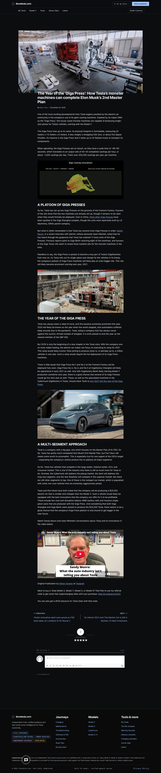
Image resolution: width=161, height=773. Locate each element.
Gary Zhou (44, 107)
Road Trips (60, 743)
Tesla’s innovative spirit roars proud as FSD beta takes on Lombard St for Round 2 (54, 617)
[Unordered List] (63, 665)
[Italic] (50, 665)
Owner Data (54, 11)
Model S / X (93, 735)
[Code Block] (70, 665)
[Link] (73, 665)
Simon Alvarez (66, 583)
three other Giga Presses (101, 217)
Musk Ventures (44, 89)
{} (76, 665)
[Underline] (53, 665)
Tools (42, 11)
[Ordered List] (60, 665)
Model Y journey (136, 10)
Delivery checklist (128, 735)
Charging (59, 722)
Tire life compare (128, 726)
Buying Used (61, 747)
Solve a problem (140, 4)
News (54, 89)
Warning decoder (128, 730)
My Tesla (22, 11)
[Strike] (57, 665)
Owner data (126, 743)
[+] (80, 665)
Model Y (32, 11)
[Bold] (47, 665)
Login (122, 650)
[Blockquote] (67, 665)
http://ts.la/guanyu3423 (109, 594)
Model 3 (91, 726)
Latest (65, 11)
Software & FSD (62, 735)
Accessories (61, 739)
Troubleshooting (62, 730)
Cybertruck (93, 730)
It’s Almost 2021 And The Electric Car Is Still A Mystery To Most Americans (105, 617)
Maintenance (61, 726)
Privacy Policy (141, 768)
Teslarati (80, 583)
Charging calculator (129, 739)
